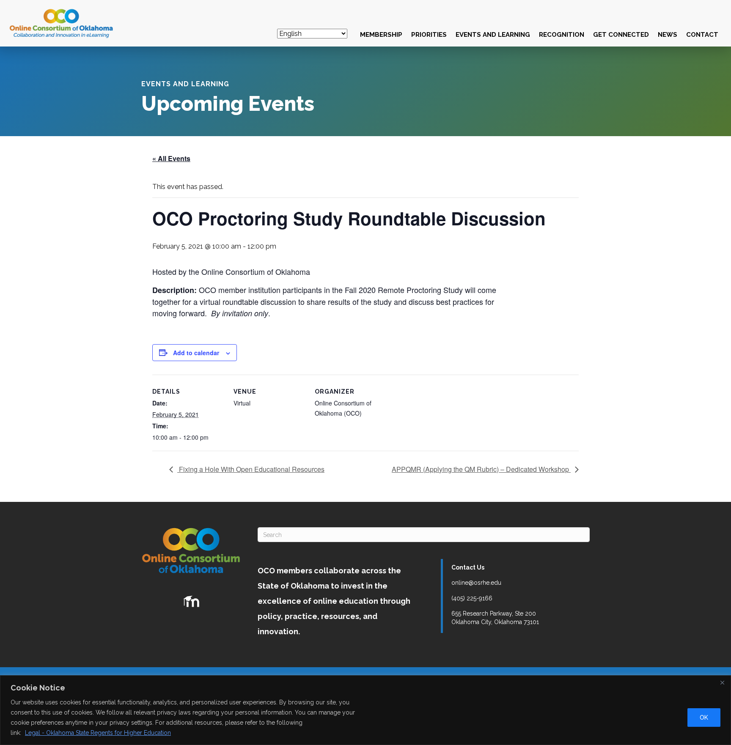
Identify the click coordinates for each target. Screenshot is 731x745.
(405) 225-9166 (471, 598)
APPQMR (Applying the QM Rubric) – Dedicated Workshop (481, 469)
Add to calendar (196, 352)
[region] (365, 710)
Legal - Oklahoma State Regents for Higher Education (98, 732)
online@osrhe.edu (476, 582)
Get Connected (621, 34)
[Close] (722, 682)
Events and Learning (493, 34)
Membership (381, 34)
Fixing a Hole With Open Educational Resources (250, 469)
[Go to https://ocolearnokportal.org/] (191, 601)
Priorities (429, 34)
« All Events (171, 158)
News (667, 34)
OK (704, 717)
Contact (702, 34)
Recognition (561, 34)
